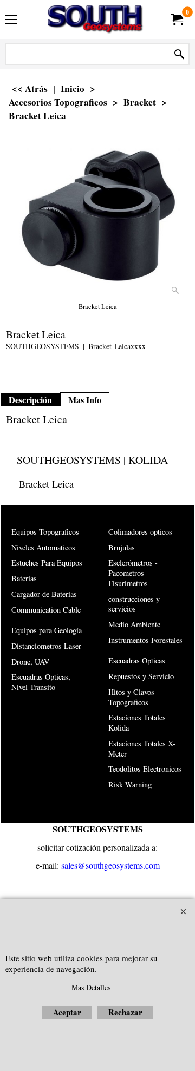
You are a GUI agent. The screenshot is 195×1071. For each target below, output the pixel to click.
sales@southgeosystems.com (110, 865)
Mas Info (84, 399)
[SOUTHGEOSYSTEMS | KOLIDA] (95, 19)
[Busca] (179, 54)
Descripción (30, 399)
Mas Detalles (91, 987)
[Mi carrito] (176, 19)
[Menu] (11, 21)
